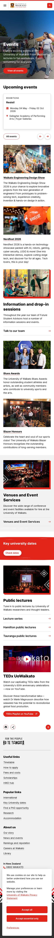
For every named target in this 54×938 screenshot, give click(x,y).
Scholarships (10, 777)
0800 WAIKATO (14, 867)
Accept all (27, 909)
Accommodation (12, 818)
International (10, 797)
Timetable (8, 762)
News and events (13, 838)
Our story (8, 832)
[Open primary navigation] (5, 5)
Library (7, 853)
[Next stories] (48, 136)
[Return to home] (18, 5)
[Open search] (49, 5)
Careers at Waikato (13, 848)
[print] (5, 727)
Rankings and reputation (16, 843)
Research (8, 813)
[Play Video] (27, 659)
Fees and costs (11, 772)
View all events (15, 70)
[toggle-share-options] (13, 727)
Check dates (12, 552)
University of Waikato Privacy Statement (22, 896)
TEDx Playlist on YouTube (20, 713)
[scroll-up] (48, 727)
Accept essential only (27, 918)
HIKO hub (8, 783)
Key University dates (14, 802)
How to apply (10, 767)
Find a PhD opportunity (16, 808)
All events (11, 136)
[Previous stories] (40, 136)
